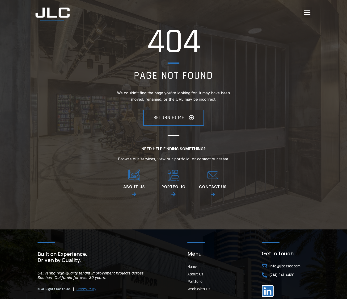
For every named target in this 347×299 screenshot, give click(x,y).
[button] (307, 12)
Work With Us (198, 289)
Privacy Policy (86, 289)
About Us (195, 274)
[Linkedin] (268, 291)
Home (192, 266)
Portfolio (195, 281)
